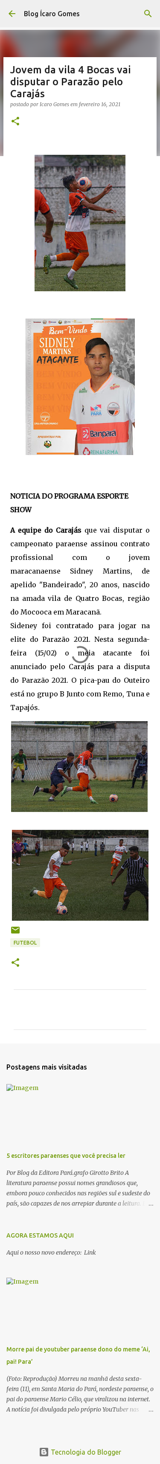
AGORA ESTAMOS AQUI (40, 1235)
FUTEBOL (25, 942)
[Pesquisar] (148, 13)
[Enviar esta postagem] (15, 933)
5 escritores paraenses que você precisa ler (65, 1155)
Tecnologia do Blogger (85, 1452)
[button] (15, 122)
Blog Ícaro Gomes (52, 13)
